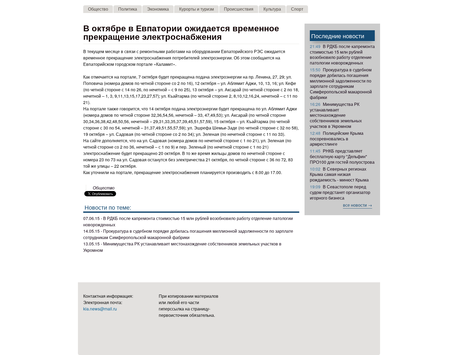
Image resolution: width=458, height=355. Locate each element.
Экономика (158, 9)
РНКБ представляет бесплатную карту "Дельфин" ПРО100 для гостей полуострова (342, 156)
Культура (272, 9)
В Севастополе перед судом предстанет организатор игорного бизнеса (340, 192)
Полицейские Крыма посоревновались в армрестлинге (336, 138)
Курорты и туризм (196, 9)
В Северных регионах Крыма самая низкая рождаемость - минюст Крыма (339, 174)
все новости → (357, 205)
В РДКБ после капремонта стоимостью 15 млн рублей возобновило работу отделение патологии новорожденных (342, 54)
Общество (98, 9)
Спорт (297, 9)
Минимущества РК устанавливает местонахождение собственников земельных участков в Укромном (336, 115)
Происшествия (238, 9)
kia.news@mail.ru (100, 309)
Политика (127, 9)
